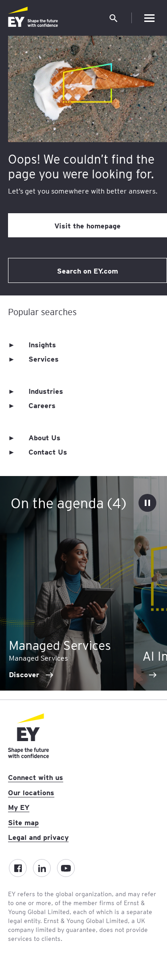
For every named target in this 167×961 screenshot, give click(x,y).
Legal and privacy (38, 837)
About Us (45, 437)
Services (44, 358)
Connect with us (35, 777)
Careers (42, 405)
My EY (18, 807)
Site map (23, 822)
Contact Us (48, 451)
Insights (42, 344)
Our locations (31, 792)
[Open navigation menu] (149, 18)
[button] (113, 17)
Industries (46, 391)
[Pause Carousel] (147, 503)
